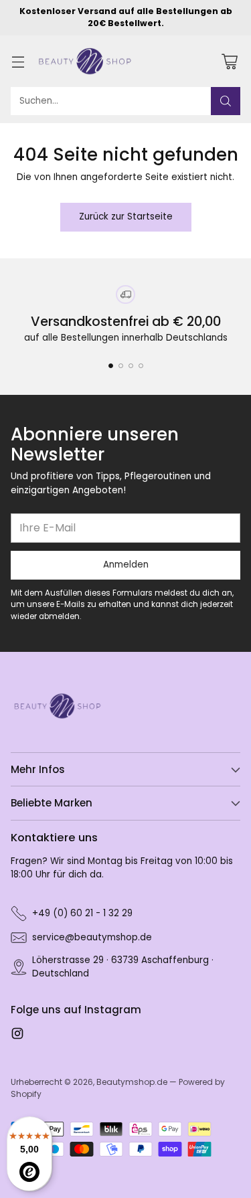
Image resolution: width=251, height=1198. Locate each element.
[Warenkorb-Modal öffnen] (229, 61)
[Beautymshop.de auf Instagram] (17, 1035)
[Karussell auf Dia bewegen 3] (131, 365)
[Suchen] (225, 101)
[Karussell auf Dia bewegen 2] (120, 365)
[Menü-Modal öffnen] (17, 61)
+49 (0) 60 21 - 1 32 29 (82, 913)
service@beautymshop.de (92, 937)
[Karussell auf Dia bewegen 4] (141, 365)
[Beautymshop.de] (85, 61)
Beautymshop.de (131, 1082)
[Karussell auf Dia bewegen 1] (110, 365)
